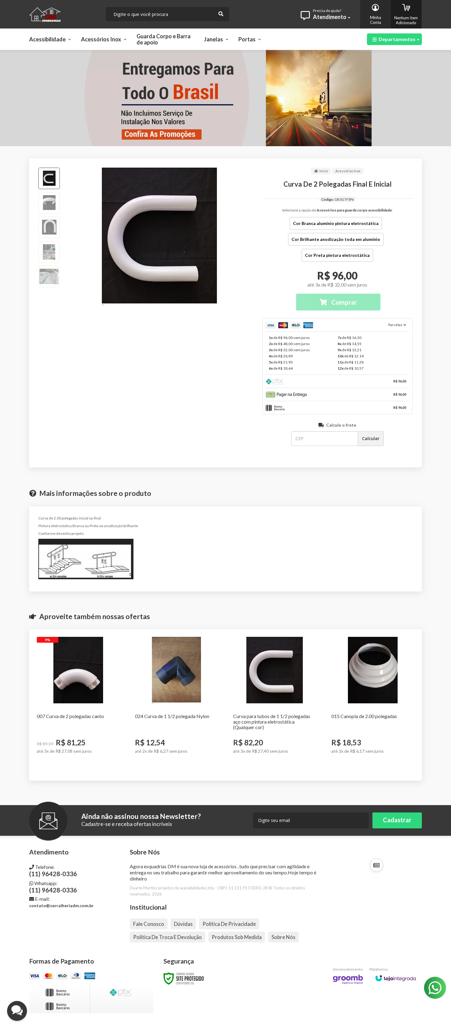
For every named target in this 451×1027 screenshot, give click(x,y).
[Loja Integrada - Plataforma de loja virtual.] (395, 975)
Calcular (371, 438)
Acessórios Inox (347, 171)
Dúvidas (183, 924)
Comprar (343, 302)
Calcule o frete (341, 425)
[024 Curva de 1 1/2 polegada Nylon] (176, 705)
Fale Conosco (148, 924)
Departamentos (397, 39)
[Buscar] (221, 14)
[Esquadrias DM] (62, 14)
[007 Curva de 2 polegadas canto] (78, 705)
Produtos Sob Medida (237, 937)
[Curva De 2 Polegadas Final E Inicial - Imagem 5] (49, 276)
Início (323, 171)
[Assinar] (397, 820)
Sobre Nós (283, 937)
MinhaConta (375, 20)
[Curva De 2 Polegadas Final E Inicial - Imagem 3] (49, 227)
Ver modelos (81, 767)
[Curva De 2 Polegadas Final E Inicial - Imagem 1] (49, 178)
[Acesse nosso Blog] (376, 865)
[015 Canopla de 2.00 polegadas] (373, 705)
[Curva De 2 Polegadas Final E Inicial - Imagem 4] (49, 252)
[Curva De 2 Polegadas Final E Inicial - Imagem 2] (49, 203)
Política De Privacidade (229, 924)
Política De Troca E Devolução (167, 937)
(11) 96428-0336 (53, 870)
